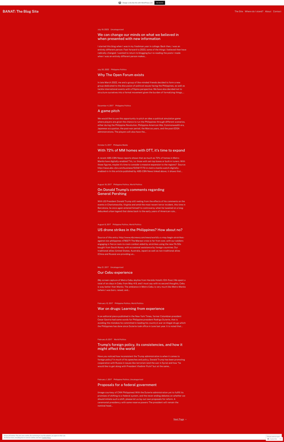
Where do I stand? (254, 11)
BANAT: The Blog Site (21, 11)
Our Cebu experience (115, 272)
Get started (159, 3)
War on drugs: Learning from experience (131, 309)
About (268, 11)
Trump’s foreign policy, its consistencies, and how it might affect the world (140, 347)
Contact (277, 11)
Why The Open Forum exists (121, 75)
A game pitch (109, 111)
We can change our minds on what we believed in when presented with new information (138, 37)
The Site (239, 11)
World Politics (136, 184)
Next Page (180, 419)
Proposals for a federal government (127, 385)
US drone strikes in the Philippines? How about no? (140, 230)
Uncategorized (117, 29)
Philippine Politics (119, 69)
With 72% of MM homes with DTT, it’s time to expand (141, 150)
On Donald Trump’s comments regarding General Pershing (131, 192)
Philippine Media (120, 145)
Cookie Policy (46, 437)
